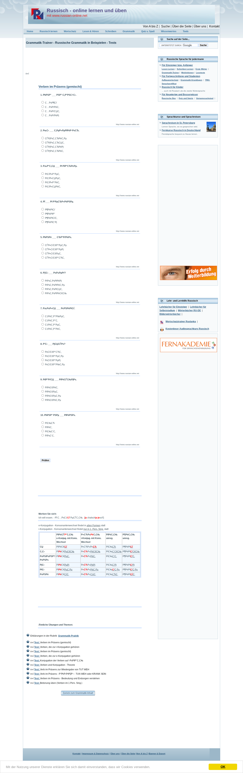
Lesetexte (200, 73)
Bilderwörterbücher (170, 314)
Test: (37, 642)
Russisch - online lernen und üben (87, 10)
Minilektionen (187, 73)
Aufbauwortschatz (170, 80)
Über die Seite (182, 26)
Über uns (200, 26)
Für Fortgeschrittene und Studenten (181, 76)
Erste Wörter (201, 69)
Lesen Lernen (168, 69)
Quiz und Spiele (186, 98)
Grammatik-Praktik (68, 635)
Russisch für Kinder (172, 87)
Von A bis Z (150, 26)
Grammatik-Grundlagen (191, 80)
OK (223, 767)
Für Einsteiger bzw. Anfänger (177, 65)
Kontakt (214, 26)
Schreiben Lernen (185, 69)
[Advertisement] (87, 59)
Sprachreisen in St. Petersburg (178, 123)
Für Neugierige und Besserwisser (180, 94)
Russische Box (169, 98)
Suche (165, 26)
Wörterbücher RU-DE (189, 310)
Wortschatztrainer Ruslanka (181, 321)
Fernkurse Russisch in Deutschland (181, 130)
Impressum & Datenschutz (95, 753)
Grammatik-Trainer (170, 73)
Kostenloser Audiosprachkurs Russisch (187, 328)
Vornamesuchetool (204, 98)
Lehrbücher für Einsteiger (173, 307)
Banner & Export (157, 753)
